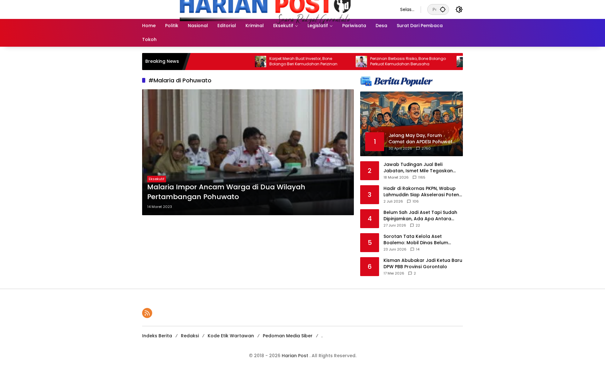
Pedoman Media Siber (288, 336)
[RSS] (147, 313)
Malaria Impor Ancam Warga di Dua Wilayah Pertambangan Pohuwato (226, 192)
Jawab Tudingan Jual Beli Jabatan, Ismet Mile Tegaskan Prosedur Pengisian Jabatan (418, 168)
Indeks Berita (157, 336)
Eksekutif (156, 178)
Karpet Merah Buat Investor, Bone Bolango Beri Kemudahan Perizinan (290, 61)
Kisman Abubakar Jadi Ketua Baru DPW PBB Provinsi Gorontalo (422, 263)
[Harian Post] (265, 9)
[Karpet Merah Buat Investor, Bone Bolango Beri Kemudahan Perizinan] (247, 61)
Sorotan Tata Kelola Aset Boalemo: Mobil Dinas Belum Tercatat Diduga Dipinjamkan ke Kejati (420, 239)
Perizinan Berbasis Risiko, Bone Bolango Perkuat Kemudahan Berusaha (394, 61)
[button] (442, 9)
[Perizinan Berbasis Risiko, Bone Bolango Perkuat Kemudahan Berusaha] (348, 61)
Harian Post (295, 355)
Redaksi (190, 336)
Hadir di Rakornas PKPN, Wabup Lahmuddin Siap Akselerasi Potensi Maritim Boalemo (423, 192)
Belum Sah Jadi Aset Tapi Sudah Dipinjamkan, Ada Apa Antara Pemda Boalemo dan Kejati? (420, 216)
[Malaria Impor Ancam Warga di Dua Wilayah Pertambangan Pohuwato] (248, 152)
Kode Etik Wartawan (231, 336)
